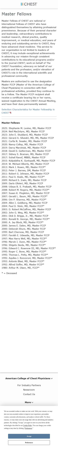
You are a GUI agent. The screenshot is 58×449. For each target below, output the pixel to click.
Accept (29, 436)
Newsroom (29, 389)
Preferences (29, 443)
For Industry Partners (29, 385)
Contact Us (29, 394)
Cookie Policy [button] (27, 425)
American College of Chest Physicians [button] (27, 378)
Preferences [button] (28, 428)
